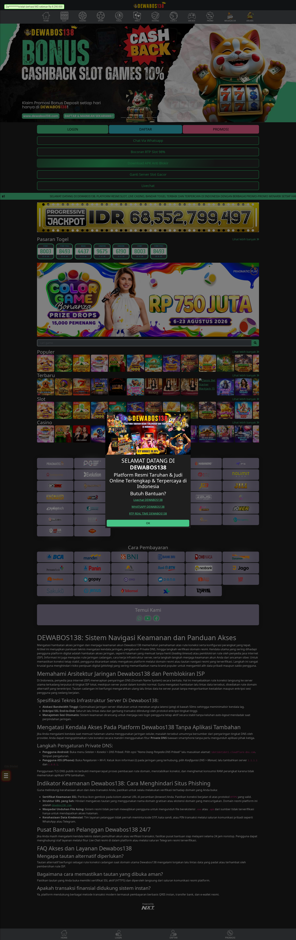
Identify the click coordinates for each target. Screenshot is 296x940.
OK (148, 523)
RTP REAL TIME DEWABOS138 (148, 513)
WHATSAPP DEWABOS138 (148, 507)
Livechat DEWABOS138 (148, 500)
